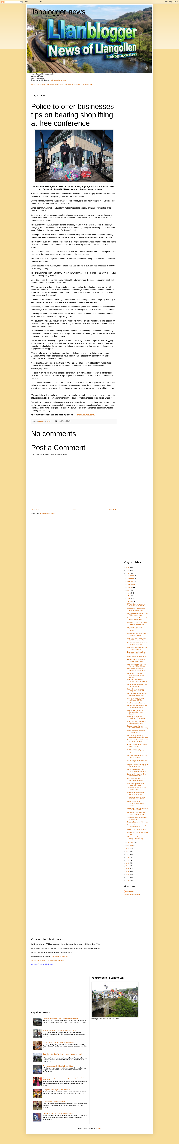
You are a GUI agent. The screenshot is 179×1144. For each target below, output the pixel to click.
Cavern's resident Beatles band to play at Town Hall (137, 740)
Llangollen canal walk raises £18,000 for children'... (136, 639)
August (129, 587)
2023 (128, 849)
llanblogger (130, 891)
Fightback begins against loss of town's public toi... (137, 648)
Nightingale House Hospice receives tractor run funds (136, 770)
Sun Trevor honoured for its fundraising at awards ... (136, 779)
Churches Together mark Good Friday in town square (137, 614)
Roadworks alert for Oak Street (137, 822)
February (130, 842)
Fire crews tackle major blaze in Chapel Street (58, 1066)
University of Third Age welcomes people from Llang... (135, 675)
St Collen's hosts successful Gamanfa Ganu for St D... (136, 813)
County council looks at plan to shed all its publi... (137, 756)
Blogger (98, 1128)
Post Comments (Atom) (47, 513)
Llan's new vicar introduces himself (54, 1102)
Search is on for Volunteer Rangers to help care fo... (136, 690)
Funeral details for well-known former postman (137, 745)
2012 (128, 880)
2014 (128, 874)
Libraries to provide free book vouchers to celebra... (137, 793)
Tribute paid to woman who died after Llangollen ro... (136, 798)
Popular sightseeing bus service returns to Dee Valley (137, 727)
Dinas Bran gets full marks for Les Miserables (58, 1113)
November (131, 579)
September (131, 584)
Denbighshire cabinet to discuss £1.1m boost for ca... (137, 736)
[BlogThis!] (62, 421)
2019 (128, 860)
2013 (128, 877)
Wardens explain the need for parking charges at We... (137, 623)
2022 (128, 851)
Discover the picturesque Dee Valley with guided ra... (137, 706)
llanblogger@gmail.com (58, 80)
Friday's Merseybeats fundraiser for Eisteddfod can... (136, 751)
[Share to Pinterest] (69, 421)
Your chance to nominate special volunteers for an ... (137, 669)
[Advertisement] (133, 132)
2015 (128, 872)
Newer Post (35, 510)
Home (74, 510)
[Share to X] (64, 421)
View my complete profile (132, 895)
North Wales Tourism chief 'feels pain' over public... (136, 609)
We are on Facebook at (38, 84)
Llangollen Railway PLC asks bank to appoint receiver (61, 1018)
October (130, 581)
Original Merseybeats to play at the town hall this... (137, 765)
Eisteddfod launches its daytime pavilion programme (137, 680)
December (131, 576)
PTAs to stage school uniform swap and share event (136, 605)
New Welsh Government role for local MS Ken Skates (136, 665)
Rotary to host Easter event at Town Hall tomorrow (137, 619)
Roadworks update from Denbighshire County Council (135, 712)
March (129, 602)
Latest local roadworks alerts (136, 657)
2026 (128, 568)
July (129, 590)
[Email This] (60, 421)
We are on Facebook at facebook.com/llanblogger (47, 960)
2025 (128, 570)
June (129, 593)
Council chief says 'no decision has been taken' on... (137, 643)
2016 (128, 869)
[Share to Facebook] (67, 421)
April (129, 599)
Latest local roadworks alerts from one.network (136, 775)
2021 (128, 854)
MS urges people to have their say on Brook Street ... (137, 761)
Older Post (112, 510)
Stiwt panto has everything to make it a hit (56, 1090)
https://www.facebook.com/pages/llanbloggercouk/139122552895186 (70, 84)
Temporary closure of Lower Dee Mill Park (136, 788)
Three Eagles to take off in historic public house (58, 1042)
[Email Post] (55, 421)
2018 (128, 863)
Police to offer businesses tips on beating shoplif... (137, 826)
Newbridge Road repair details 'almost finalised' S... (137, 809)
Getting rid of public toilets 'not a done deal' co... (137, 685)
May (129, 596)
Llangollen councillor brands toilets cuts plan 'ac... (136, 722)
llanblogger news (58, 12)
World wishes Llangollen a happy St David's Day (136, 837)
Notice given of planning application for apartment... (137, 717)
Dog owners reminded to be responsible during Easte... (137, 653)
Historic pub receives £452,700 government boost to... (137, 660)
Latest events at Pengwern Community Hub (136, 731)
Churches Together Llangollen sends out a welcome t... (137, 694)
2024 (128, 573)
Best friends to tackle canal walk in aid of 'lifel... (136, 699)
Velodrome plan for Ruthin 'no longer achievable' (137, 784)
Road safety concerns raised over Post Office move (59, 1030)
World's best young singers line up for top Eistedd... (137, 634)
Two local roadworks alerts (136, 703)
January (130, 845)
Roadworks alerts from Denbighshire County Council (135, 629)
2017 (128, 866)
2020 (128, 857)
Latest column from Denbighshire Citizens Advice (135, 803)
